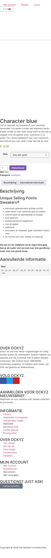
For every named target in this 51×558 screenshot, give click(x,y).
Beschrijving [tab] (10, 182)
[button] (25, 40)
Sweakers (15, 175)
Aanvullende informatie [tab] (32, 182)
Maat (5, 154)
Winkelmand (17, 168)
